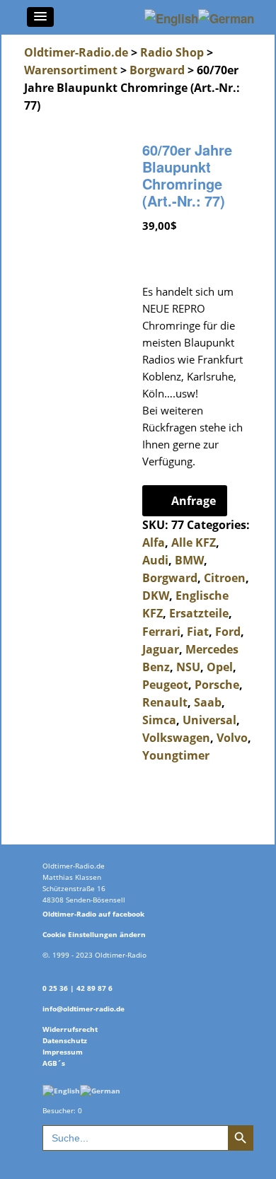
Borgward (157, 70)
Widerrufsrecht (70, 1029)
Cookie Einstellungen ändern (94, 934)
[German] (100, 1090)
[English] (61, 1090)
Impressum (62, 1052)
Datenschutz (64, 1040)
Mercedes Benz (190, 658)
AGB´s (53, 1063)
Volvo (232, 737)
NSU (188, 667)
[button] (40, 17)
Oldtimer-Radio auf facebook (93, 914)
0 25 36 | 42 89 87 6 (77, 988)
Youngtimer (175, 755)
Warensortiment (70, 70)
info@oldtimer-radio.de (83, 1009)
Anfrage (193, 501)
